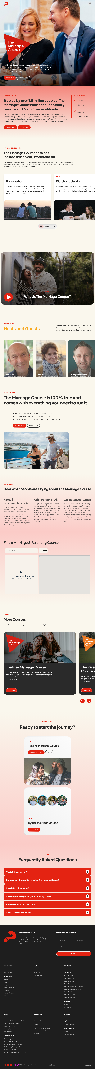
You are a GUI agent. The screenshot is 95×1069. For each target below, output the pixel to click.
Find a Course (24, 127)
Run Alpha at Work (69, 994)
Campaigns (67, 1007)
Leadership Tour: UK (40, 1031)
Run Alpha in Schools (70, 992)
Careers (6, 996)
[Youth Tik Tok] (18, 1065)
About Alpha (8, 966)
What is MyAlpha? (69, 1024)
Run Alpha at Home (69, 984)
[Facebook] (8, 1065)
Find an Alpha (38, 975)
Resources (67, 1001)
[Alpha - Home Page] (6, 4)
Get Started (67, 972)
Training (66, 1004)
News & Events (39, 1014)
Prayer (6, 982)
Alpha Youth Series (9, 1026)
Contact (6, 990)
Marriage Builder (69, 1034)
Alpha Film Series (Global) (11, 1023)
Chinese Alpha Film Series (11, 1029)
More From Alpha (9, 1035)
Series (6, 1014)
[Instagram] (5, 1065)
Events (36, 1025)
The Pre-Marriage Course (11, 1041)
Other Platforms (69, 1028)
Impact (6, 979)
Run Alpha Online (69, 981)
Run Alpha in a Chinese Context (73, 989)
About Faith (37, 972)
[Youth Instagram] (15, 1065)
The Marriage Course (10, 1039)
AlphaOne (67, 1031)
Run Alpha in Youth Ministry (72, 978)
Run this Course (10, 127)
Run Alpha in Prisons (70, 997)
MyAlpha (67, 1014)
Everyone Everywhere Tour (42, 1028)
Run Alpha (67, 966)
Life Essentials (8, 1031)
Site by (84, 1065)
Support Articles (9, 993)
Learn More (10, 680)
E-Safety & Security (51, 1065)
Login (65, 1021)
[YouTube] (11, 1065)
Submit (73, 954)
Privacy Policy (39, 1065)
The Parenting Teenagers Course (13, 1047)
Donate (6, 985)
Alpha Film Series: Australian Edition (14, 1021)
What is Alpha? (8, 972)
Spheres (36, 1033)
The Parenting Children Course (13, 1044)
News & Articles (38, 1021)
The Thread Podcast (10, 1049)
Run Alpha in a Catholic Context (73, 986)
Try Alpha (37, 966)
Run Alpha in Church (70, 976)
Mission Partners (9, 987)
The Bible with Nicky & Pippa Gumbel (15, 1052)
